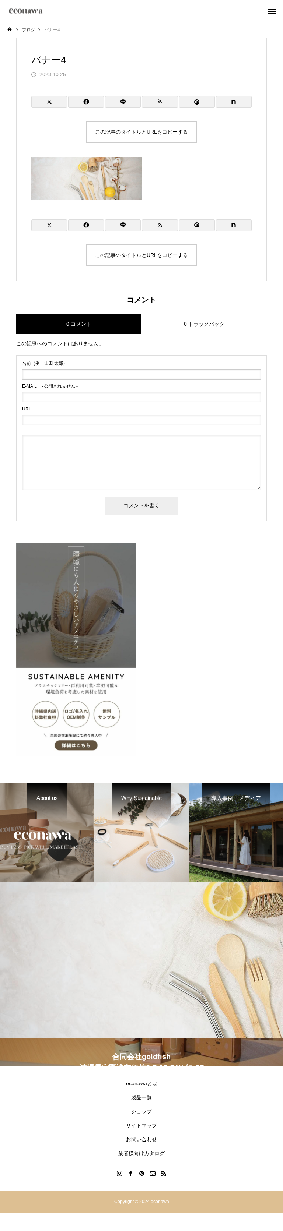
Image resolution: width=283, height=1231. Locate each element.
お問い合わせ (141, 1139)
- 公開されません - (50, 386)
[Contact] (152, 1173)
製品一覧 (141, 1097)
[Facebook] (130, 1173)
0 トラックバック (204, 324)
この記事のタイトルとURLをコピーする (141, 132)
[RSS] (163, 1173)
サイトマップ (141, 1125)
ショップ (141, 1111)
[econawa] (25, 10)
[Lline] (123, 102)
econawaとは (141, 1083)
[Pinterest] (141, 1173)
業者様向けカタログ (141, 1153)
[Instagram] (119, 1173)
